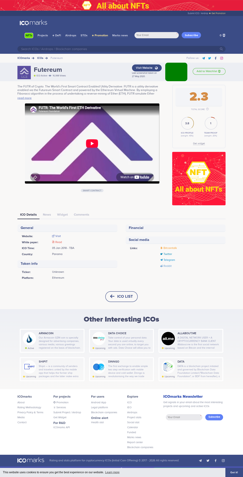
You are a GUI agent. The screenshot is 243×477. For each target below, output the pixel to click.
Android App (98, 402)
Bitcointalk (170, 248)
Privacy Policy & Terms (30, 412)
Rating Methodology (29, 407)
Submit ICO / (194, 13)
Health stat (97, 422)
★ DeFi (56, 35)
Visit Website (144, 68)
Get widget (199, 143)
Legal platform (99, 407)
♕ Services (59, 407)
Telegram (169, 260)
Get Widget (59, 417)
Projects (43, 35)
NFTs (29, 35)
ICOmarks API (61, 427)
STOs (84, 35)
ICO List (125, 296)
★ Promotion (100, 35)
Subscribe (191, 35)
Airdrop (204, 13)
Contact (22, 422)
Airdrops (70, 35)
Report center (135, 442)
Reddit (167, 266)
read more (24, 98)
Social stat (133, 422)
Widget (62, 215)
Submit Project (61, 412)
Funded (131, 432)
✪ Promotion (60, 402)
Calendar (132, 427)
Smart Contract (92, 190)
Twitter (167, 254)
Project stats (134, 417)
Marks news (120, 35)
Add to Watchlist (207, 71)
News (47, 215)
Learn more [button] (112, 472)
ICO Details (28, 215)
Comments (81, 215)
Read (58, 242)
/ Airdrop (75, 412)
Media (21, 417)
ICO (129, 402)
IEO (129, 407)
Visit (58, 236)
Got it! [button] (234, 472)
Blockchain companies (104, 412)
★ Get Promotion (217, 13)
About (21, 402)
